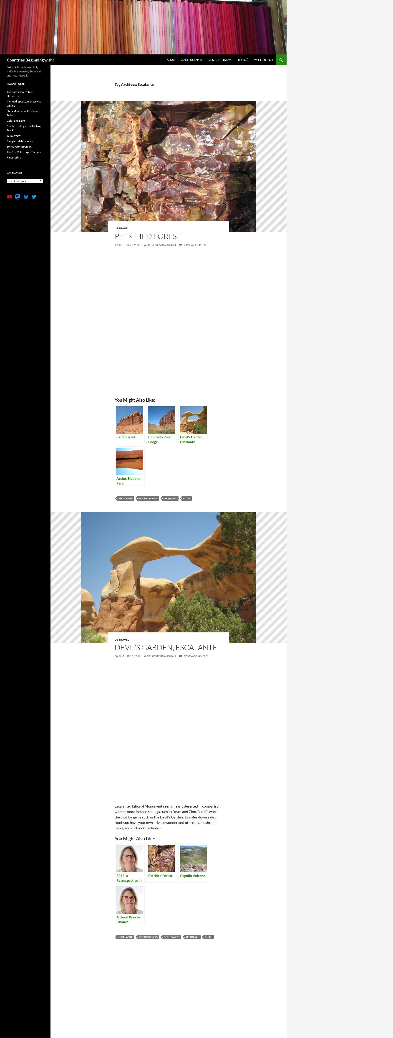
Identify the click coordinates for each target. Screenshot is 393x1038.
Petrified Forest (148, 236)
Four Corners (148, 498)
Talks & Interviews (220, 59)
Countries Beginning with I (31, 59)
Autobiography (191, 59)
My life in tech (263, 59)
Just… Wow (13, 135)
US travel (122, 228)
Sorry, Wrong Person (19, 146)
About (171, 59)
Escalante (125, 498)
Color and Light (16, 120)
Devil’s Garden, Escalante (166, 647)
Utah (186, 498)
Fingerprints (14, 157)
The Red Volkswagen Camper (24, 152)
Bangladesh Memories (20, 141)
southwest (172, 937)
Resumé (243, 59)
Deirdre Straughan (161, 245)
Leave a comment (195, 245)
